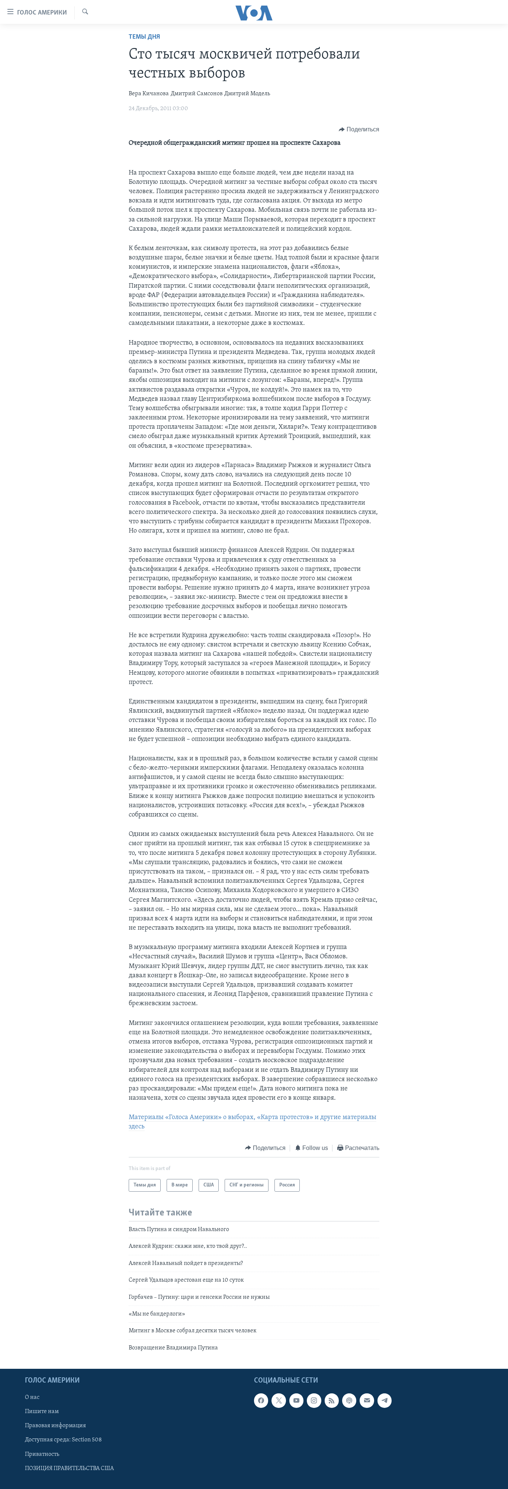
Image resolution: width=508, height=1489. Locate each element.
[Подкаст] (349, 1401)
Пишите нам (42, 1412)
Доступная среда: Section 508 (63, 1440)
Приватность (42, 1454)
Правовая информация (55, 1426)
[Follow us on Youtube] (296, 1401)
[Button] (359, 129)
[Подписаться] (367, 1401)
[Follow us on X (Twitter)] (278, 1401)
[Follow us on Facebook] (261, 1401)
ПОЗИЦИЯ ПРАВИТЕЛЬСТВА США (69, 1469)
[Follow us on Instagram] (314, 1401)
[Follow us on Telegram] (384, 1401)
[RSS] (332, 1401)
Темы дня (144, 37)
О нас (32, 1398)
